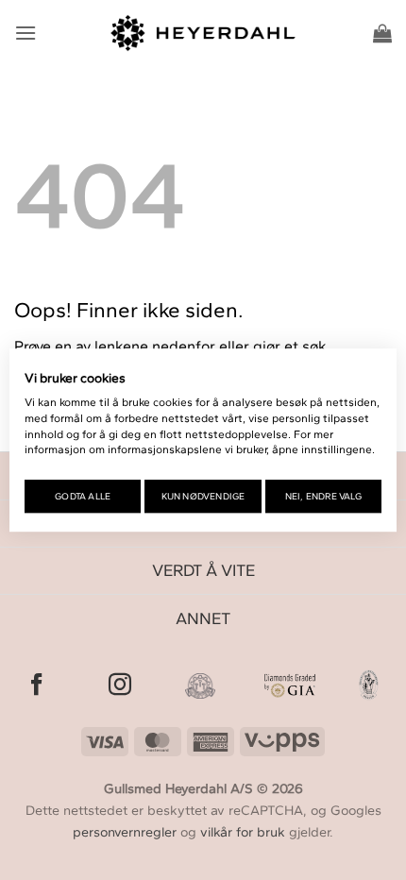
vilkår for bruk (242, 831)
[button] (25, 32)
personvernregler (125, 831)
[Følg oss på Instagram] (120, 686)
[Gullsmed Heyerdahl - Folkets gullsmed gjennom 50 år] (203, 33)
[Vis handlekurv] (382, 33)
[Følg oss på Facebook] (36, 686)
